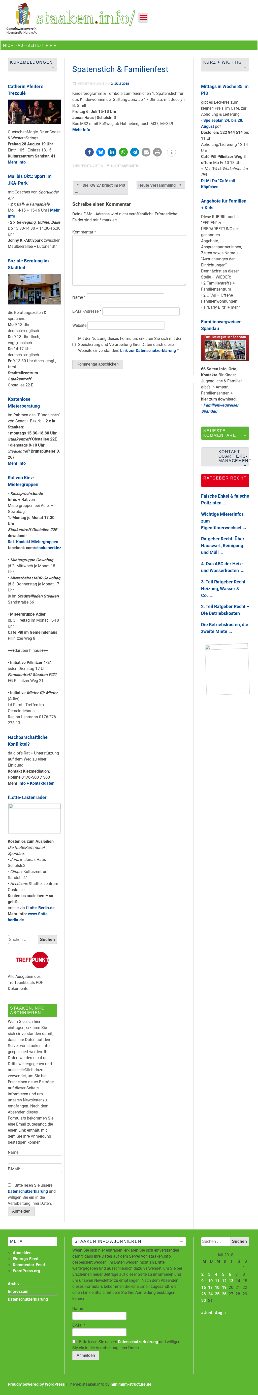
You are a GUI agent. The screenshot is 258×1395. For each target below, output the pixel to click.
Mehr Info (81, 129)
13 (231, 1281)
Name (79, 297)
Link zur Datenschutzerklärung (148, 350)
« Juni (206, 1312)
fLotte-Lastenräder (27, 797)
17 (210, 1287)
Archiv (13, 1283)
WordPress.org (26, 1270)
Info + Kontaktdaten (36, 783)
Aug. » (221, 1312)
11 (217, 1281)
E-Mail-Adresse (86, 311)
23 (203, 1294)
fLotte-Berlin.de (40, 907)
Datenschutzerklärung (28, 1191)
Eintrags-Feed (25, 1258)
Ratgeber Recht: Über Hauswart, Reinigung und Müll (222, 545)
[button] (89, 152)
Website (79, 325)
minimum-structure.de (131, 1384)
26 (224, 1294)
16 (203, 1287)
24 (210, 1294)
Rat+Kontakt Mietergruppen (33, 541)
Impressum (18, 1291)
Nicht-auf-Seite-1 (126, 166)
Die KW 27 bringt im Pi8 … (100, 188)
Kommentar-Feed (29, 1264)
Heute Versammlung (157, 185)
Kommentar (84, 232)
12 (224, 1281)
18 (217, 1287)
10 (210, 1281)
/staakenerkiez (47, 547)
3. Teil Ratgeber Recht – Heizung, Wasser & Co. (225, 588)
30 (203, 1300)
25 (217, 1294)
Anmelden (22, 1252)
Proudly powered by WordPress (36, 1384)
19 (224, 1287)
